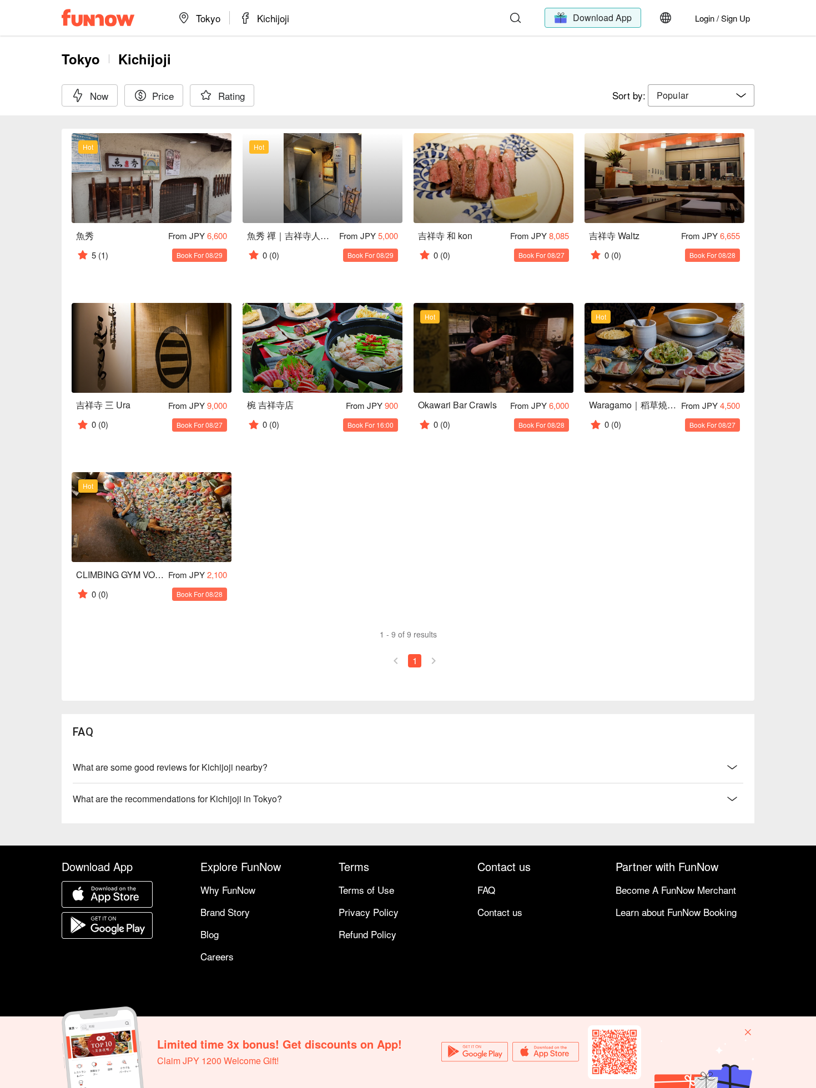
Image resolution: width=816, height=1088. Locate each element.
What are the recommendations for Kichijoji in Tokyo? (177, 798)
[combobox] (701, 95)
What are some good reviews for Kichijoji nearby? (170, 767)
